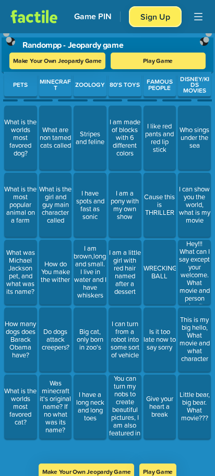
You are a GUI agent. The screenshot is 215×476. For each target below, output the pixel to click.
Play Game (158, 60)
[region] (107, 245)
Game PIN (93, 16)
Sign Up (155, 16)
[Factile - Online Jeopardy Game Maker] (33, 16)
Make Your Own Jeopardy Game (57, 60)
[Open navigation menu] (198, 16)
